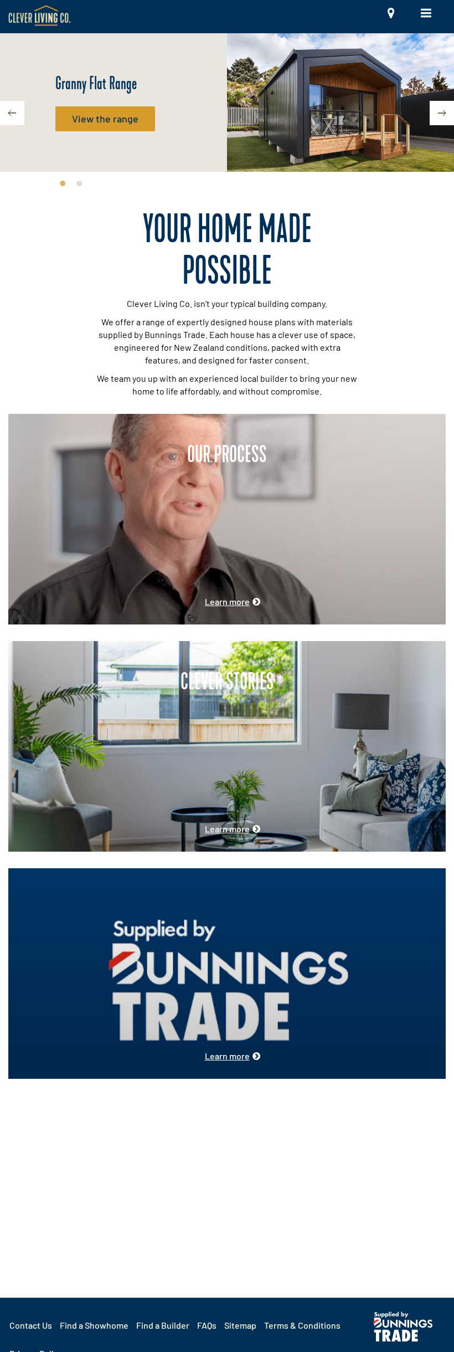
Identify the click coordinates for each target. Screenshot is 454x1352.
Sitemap (240, 1325)
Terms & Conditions (302, 1325)
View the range (105, 118)
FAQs (206, 1325)
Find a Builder (162, 1325)
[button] (404, 16)
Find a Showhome (94, 1325)
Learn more (227, 601)
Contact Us (30, 1325)
